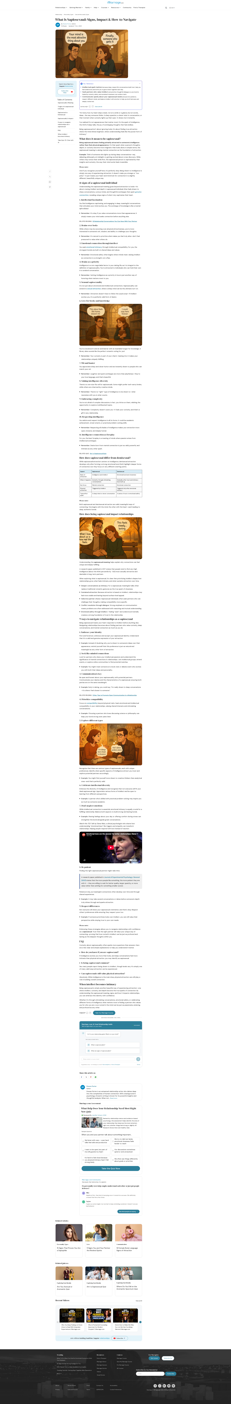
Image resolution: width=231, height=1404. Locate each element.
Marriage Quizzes (102, 1365)
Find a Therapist (116, 1064)
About (57, 1385)
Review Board (72, 1385)
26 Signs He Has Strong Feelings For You (69, 1363)
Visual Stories (101, 1375)
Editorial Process (73, 1389)
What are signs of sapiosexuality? (101, 1051)
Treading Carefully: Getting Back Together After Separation (74, 1370)
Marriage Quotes (102, 1368)
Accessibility (113, 1385)
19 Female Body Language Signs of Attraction (127, 1249)
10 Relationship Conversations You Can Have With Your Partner (115, 221)
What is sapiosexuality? (98, 1045)
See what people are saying (127, 1211)
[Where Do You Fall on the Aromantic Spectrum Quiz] (128, 1279)
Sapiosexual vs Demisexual (62, 114)
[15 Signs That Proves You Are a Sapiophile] (69, 1233)
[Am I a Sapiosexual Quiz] (98, 1279)
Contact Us (99, 1385)
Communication (121, 1244)
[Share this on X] (50, 178)
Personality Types (62, 1244)
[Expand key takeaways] (140, 83)
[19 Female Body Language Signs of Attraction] (128, 1233)
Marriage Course (122, 1358)
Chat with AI (98, 106)
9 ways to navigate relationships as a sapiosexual (64, 124)
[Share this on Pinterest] (50, 189)
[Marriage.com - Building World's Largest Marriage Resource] (115, 4)
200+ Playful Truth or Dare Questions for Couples (71, 1367)
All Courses (120, 1368)
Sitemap (149, 1390)
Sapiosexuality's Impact (65, 118)
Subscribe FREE (64, 92)
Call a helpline (106, 1064)
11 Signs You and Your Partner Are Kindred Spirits (98, 1249)
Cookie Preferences (116, 1389)
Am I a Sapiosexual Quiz (98, 454)
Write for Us (168, 1358)
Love (88, 1244)
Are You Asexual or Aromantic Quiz (64, 1287)
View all (138, 1301)
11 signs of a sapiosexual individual (65, 108)
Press (88, 1385)
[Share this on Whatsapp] (50, 183)
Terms (138, 1064)
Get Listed (154, 1358)
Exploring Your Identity (64, 1283)
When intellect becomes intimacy (64, 135)
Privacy (57, 1389)
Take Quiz (61, 140)
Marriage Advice (101, 1361)
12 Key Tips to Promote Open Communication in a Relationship (115, 695)
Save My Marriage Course (124, 1361)
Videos (99, 1371)
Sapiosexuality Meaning (65, 103)
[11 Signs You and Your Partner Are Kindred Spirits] (98, 1233)
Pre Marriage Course (123, 1365)
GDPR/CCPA (99, 1389)
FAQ (59, 130)
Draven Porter (67, 24)
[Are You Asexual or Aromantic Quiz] (69, 1279)
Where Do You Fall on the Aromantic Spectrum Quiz (127, 1287)
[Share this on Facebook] (50, 173)
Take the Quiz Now (111, 1168)
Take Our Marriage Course (104, 1013)
